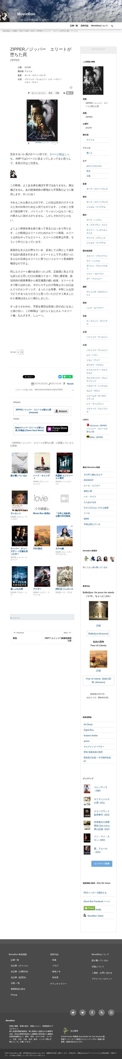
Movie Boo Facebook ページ (97, 901)
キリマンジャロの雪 (102, 801)
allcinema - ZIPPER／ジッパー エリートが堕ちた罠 (97, 429)
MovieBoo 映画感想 (18, 954)
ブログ (55, 965)
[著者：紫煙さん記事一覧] (105, 559)
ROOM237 (88, 480)
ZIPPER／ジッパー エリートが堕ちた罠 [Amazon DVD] (50, 144)
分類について (98, 966)
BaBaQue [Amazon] (98, 633)
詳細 (98, 625)
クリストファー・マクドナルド (97, 371)
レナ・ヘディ (54, 79)
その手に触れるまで (93, 474)
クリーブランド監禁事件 (102, 813)
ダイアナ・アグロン (95, 365)
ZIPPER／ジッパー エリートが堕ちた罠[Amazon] (33, 411)
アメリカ (28, 71)
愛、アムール (100, 850)
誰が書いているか (100, 567)
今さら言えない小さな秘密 (96, 508)
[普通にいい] (71, 87)
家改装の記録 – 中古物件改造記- (97, 759)
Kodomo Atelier (91, 735)
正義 (57, 93)
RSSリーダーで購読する (95, 893)
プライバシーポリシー (102, 979)
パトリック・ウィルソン (35, 79)
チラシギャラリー (58, 984)
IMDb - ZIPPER (96, 437)
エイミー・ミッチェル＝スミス (97, 231)
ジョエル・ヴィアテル (96, 207)
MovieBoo (26, 14)
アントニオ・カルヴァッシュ (97, 293)
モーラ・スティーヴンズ (35, 75)
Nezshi (70, 384)
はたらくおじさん (39, 93)
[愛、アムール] (87, 850)
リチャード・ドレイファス (97, 410)
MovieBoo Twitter (95, 916)
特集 (54, 960)
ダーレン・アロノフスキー (97, 267)
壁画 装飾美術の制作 (93, 752)
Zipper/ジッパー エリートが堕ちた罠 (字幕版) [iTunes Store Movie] (29, 429)
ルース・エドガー (92, 485)
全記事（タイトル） (20, 965)
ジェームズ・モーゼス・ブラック (97, 397)
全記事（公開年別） (20, 971)
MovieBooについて (99, 26)
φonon (86, 741)
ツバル (87, 513)
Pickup (14, 995)
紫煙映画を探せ (18, 989)
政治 (50, 93)
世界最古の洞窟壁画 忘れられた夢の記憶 (102, 825)
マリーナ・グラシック (96, 238)
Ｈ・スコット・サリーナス (97, 322)
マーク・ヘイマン (94, 220)
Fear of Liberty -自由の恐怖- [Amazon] (98, 680)
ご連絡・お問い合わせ (102, 973)
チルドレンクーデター (94, 746)
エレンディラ (100, 789)
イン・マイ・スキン (102, 838)
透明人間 (88, 491)
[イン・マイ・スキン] (87, 838)
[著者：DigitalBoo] (99, 559)
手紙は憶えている (92, 524)
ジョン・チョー (31, 82)
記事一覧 (74, 26)
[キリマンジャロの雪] (87, 801)
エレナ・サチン (93, 391)
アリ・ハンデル (93, 261)
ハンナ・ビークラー (95, 308)
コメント (16, 618)
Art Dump (88, 724)
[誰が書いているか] (111, 560)
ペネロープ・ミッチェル (97, 386)
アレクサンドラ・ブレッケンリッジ (97, 379)
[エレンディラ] (87, 789)
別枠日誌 (84, 26)
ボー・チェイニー (94, 279)
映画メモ (56, 971)
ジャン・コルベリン (95, 274)
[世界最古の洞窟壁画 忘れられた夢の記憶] (87, 826)
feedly (98, 909)
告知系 (55, 977)
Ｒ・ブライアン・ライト (97, 225)
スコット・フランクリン (97, 256)
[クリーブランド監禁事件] (87, 813)
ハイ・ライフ (90, 496)
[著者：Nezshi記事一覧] (86, 559)
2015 (27, 67)
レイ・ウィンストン (95, 404)
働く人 (69, 93)
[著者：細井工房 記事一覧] (92, 559)
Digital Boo (89, 730)
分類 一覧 (15, 983)
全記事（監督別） (19, 977)
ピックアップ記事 (101, 863)
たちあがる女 (90, 502)
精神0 (86, 519)
